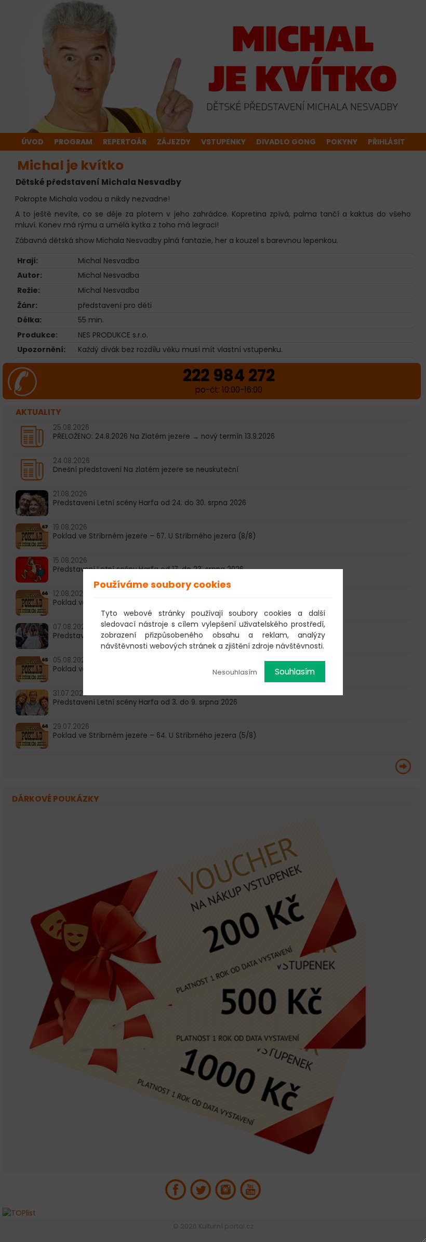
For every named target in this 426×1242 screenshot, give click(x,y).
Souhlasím (295, 671)
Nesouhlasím (234, 672)
